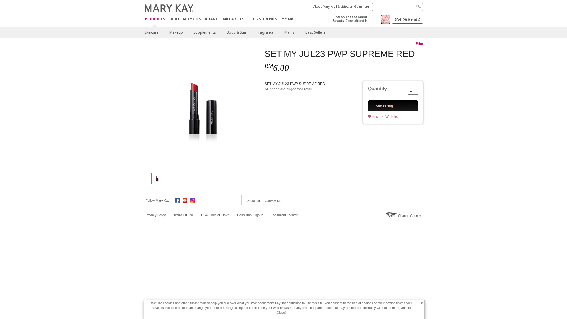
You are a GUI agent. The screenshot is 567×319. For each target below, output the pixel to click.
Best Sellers (315, 32)
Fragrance (265, 32)
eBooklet (253, 201)
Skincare (151, 32)
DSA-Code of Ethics (215, 215)
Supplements (204, 32)
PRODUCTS (155, 19)
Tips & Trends (263, 19)
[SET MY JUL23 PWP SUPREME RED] (202, 108)
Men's (289, 32)
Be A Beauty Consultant (194, 19)
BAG (407, 19)
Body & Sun (236, 32)
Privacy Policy (156, 215)
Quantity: (378, 88)
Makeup (176, 32)
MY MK (287, 19)
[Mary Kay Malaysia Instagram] (192, 200)
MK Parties (233, 19)
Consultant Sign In (250, 215)
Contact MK (273, 201)
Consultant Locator (284, 215)
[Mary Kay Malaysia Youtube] (185, 200)
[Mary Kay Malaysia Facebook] (177, 200)
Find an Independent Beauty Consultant (350, 18)
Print (419, 43)
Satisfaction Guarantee (353, 6)
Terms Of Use (183, 215)
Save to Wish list (385, 117)
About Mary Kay (324, 6)
